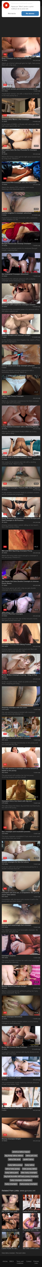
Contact (28, 1261)
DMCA (11, 1261)
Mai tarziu (12, 13)
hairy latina (29, 1165)
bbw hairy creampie (29, 1173)
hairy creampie (11, 1184)
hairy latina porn (11, 1173)
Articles (5, 1261)
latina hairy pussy (12, 1169)
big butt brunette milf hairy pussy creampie (21, 1176)
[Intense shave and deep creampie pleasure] (21, 354)
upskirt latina (28, 1159)
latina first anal (14, 1159)
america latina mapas (21, 1152)
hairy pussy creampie (28, 1184)
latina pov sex (31, 1156)
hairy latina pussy (15, 1165)
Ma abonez (30, 13)
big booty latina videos (14, 1156)
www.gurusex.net (27, 1191)
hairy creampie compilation (21, 1180)
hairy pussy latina (30, 1169)
